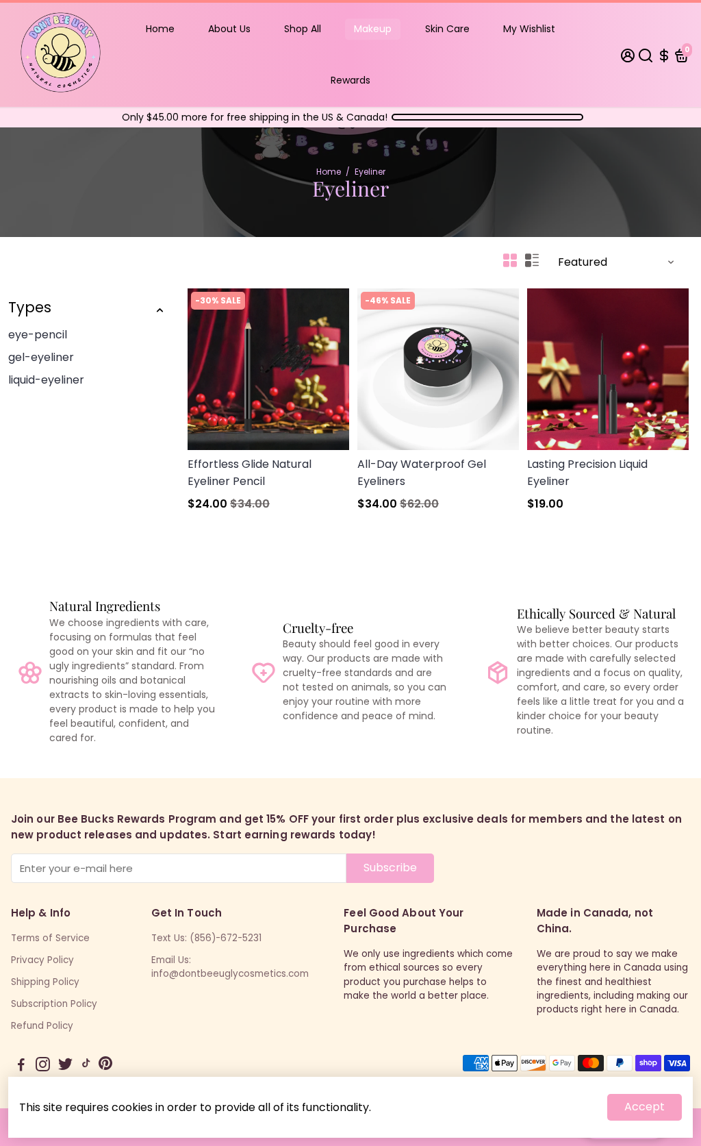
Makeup (373, 29)
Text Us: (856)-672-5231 (206, 938)
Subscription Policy (54, 1003)
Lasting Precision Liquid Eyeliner (587, 472)
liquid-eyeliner (46, 380)
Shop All (302, 29)
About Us (229, 29)
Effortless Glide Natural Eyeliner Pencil (249, 472)
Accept (644, 1106)
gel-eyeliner (41, 357)
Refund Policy (42, 1025)
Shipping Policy (45, 981)
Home (160, 29)
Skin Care (447, 29)
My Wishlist (529, 29)
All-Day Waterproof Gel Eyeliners (421, 472)
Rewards (350, 80)
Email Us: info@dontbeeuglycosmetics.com (230, 967)
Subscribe (390, 867)
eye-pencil (37, 334)
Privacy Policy (42, 960)
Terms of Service (50, 938)
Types (29, 307)
